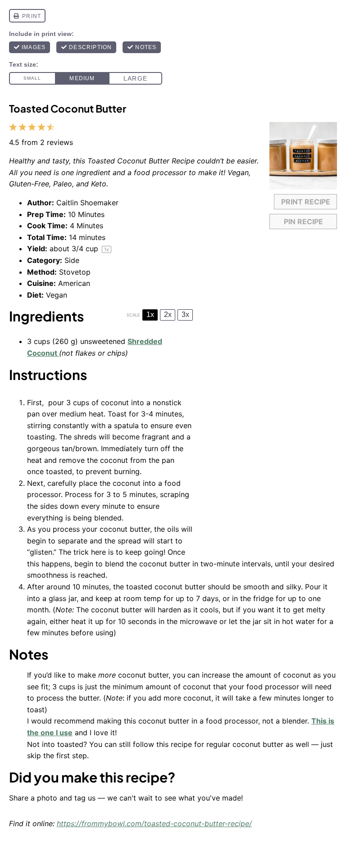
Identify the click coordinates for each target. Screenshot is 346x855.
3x (185, 314)
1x (150, 314)
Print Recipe (305, 201)
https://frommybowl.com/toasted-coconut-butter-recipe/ (154, 823)
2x (168, 314)
